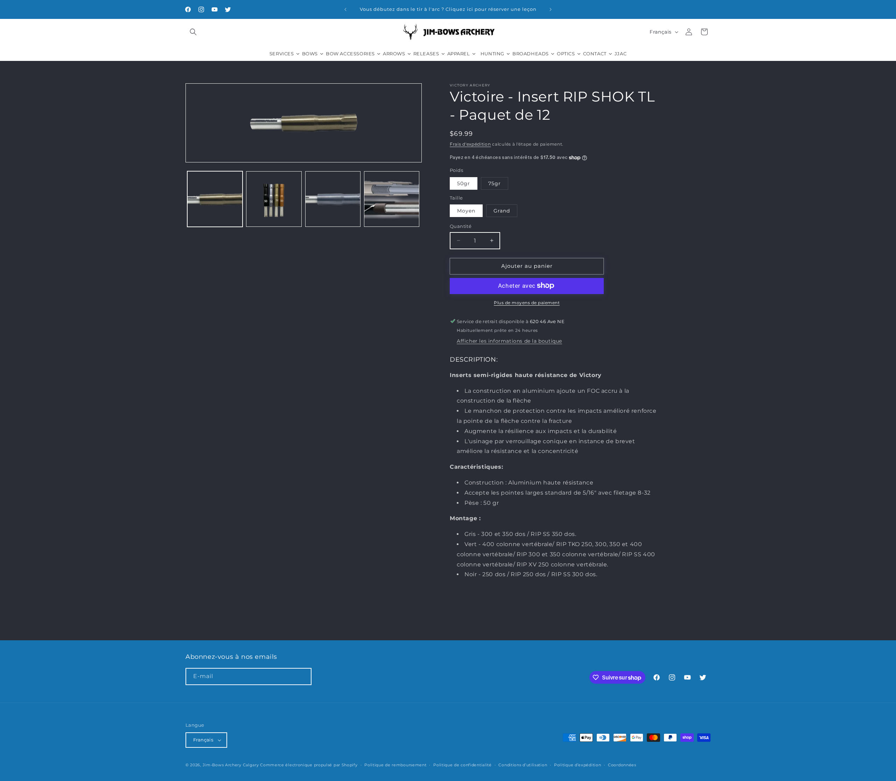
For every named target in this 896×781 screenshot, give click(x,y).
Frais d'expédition (470, 144)
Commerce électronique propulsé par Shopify (308, 764)
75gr (494, 183)
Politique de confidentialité (462, 764)
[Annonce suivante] (550, 9)
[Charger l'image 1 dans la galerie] (215, 199)
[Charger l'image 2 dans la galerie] (273, 199)
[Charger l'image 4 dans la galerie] (391, 199)
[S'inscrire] (303, 676)
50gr (463, 183)
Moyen (466, 211)
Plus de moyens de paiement (527, 302)
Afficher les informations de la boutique (509, 341)
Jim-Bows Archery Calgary (231, 764)
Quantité (460, 226)
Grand (501, 211)
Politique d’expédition (577, 764)
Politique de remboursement (395, 764)
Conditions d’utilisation (522, 764)
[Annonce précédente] (345, 9)
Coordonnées (622, 764)
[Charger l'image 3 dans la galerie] (332, 199)
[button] (193, 32)
